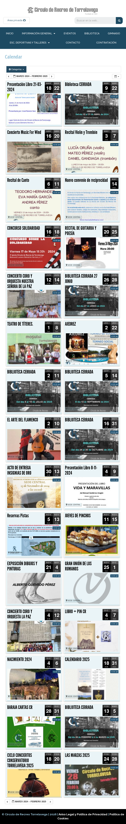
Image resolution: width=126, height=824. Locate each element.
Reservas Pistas (18, 516)
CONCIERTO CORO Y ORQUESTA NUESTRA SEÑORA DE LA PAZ (20, 281)
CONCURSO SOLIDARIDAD (23, 228)
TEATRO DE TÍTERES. (20, 324)
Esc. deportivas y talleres (28, 42)
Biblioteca (91, 33)
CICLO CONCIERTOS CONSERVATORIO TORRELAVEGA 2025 (20, 760)
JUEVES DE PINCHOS (78, 516)
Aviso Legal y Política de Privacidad (83, 814)
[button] (16, 20)
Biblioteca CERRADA (78, 84)
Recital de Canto (18, 180)
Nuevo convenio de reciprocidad (86, 180)
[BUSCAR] (119, 20)
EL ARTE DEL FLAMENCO (22, 420)
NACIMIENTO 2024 (19, 659)
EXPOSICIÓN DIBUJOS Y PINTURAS (22, 566)
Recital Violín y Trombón (81, 132)
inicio (9, 33)
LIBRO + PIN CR (75, 611)
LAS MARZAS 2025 (77, 755)
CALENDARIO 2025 (77, 659)
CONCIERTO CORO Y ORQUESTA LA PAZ (19, 614)
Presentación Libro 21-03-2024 (24, 87)
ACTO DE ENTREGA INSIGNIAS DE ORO (19, 470)
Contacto (73, 42)
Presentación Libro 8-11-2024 (81, 470)
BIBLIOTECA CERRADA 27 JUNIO (81, 278)
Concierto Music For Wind (24, 132)
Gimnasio (114, 33)
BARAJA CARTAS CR (19, 707)
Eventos (70, 33)
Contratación (106, 42)
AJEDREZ (70, 324)
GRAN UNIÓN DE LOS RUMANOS (78, 566)
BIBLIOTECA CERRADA (21, 372)
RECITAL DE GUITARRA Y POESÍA (80, 230)
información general (37, 33)
